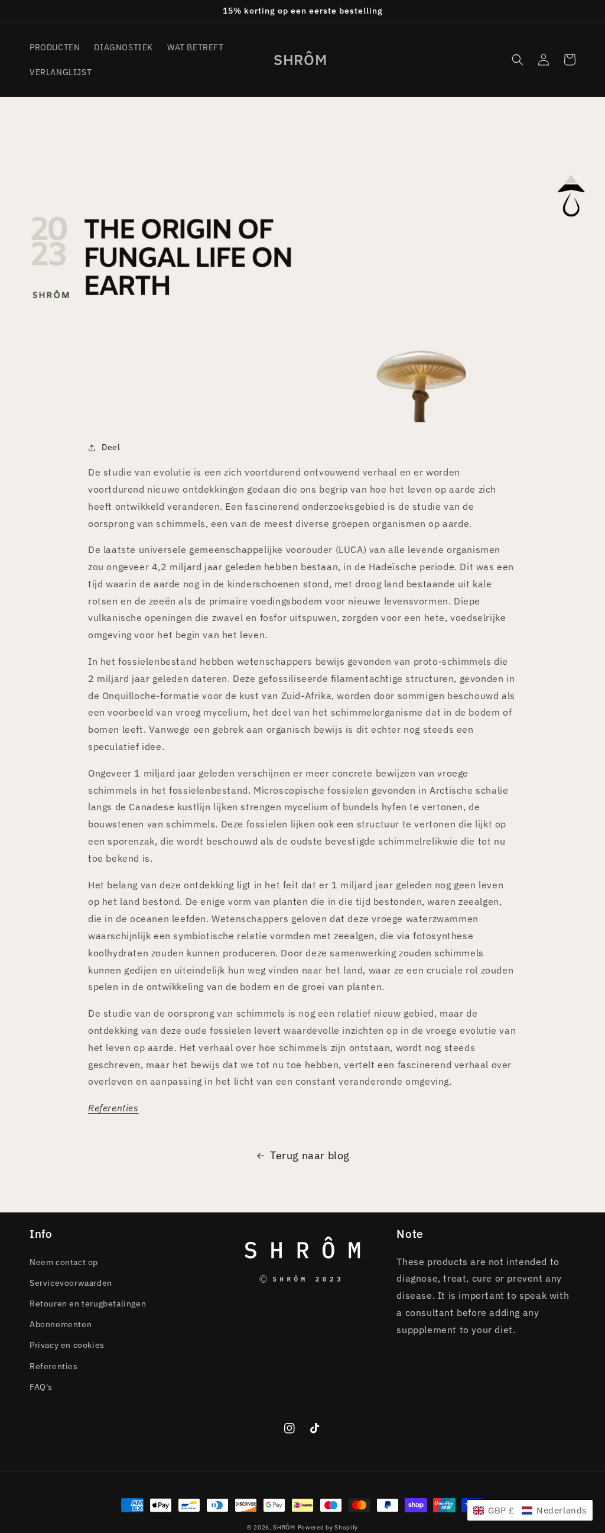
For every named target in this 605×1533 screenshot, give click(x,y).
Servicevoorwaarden (71, 1283)
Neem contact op (64, 1262)
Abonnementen (61, 1324)
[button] (518, 60)
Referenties (54, 1366)
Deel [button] (111, 447)
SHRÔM (284, 1527)
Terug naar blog (310, 1155)
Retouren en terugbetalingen (88, 1303)
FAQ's (41, 1387)
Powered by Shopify (328, 1527)
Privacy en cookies (67, 1345)
